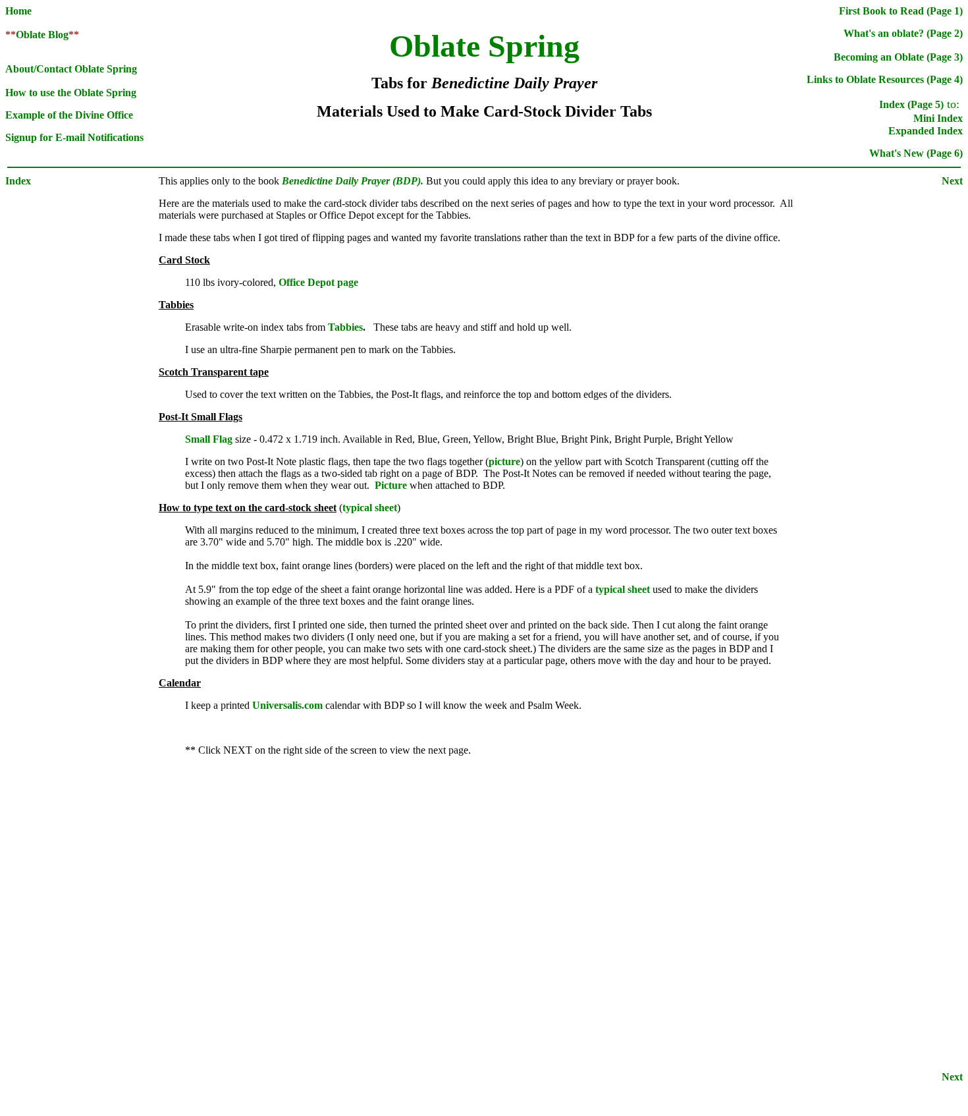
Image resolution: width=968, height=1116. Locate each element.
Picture (391, 485)
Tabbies (345, 327)
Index (18, 180)
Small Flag (210, 439)
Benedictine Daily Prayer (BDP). (354, 180)
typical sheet (369, 507)
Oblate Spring (484, 45)
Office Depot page (318, 282)
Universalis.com (287, 705)
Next (952, 180)
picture (504, 461)
